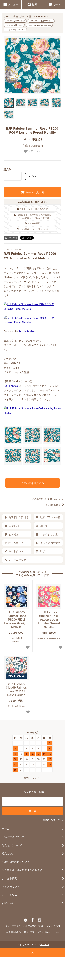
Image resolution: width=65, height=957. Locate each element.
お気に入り (34, 151)
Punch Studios (27, 331)
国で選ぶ (14, 525)
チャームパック (17, 559)
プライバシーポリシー (48, 932)
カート (56, 4)
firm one (44, 944)
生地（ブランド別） (23, 16)
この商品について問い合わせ (34, 229)
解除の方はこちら (53, 819)
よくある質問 (33, 223)
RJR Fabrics (42, 16)
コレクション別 (49, 534)
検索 (34, 4)
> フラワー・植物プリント (41, 20)
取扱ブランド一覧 (50, 517)
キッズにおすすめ (50, 542)
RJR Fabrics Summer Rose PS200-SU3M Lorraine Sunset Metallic (49, 619)
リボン (43, 551)
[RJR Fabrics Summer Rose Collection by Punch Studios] (32, 413)
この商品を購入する (32, 483)
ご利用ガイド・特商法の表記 (34, 208)
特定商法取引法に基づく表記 (20, 932)
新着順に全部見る (18, 517)
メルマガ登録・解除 (33, 925)
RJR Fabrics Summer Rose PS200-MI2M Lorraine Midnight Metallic (16, 619)
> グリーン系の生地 (14, 25)
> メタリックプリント (15, 29)
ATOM (57, 925)
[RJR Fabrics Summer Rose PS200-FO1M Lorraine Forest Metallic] (32, 308)
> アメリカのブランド (15, 20)
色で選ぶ (14, 534)
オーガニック (15, 542)
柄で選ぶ (45, 525)
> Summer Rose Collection (39, 25)
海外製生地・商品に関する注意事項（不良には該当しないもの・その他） (32, 216)
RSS (48, 925)
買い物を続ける (53, 504)
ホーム (7, 16)
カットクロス (16, 551)
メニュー (12, 4)
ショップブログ (13, 925)
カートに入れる (34, 192)
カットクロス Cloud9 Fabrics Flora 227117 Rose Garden (16, 689)
